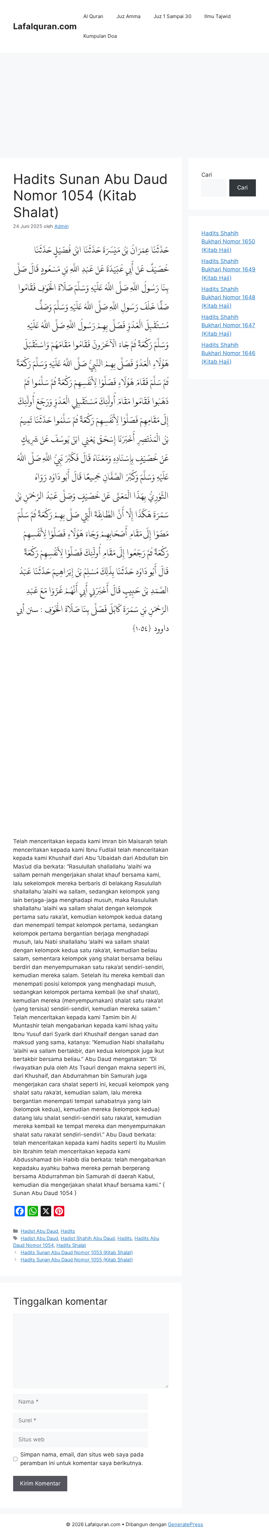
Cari (206, 174)
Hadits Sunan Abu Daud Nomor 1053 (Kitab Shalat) (77, 1252)
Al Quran (93, 16)
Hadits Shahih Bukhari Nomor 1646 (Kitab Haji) (228, 353)
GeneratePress (185, 1524)
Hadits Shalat (71, 1245)
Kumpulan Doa (100, 36)
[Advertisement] (134, 102)
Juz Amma (128, 16)
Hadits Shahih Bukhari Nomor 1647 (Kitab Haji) (228, 325)
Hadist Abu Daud (39, 1231)
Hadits (68, 1231)
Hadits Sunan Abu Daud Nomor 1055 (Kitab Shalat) (77, 1259)
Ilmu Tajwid (217, 16)
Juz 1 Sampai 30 (172, 16)
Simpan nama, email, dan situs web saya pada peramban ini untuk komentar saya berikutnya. (82, 1458)
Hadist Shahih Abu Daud (88, 1238)
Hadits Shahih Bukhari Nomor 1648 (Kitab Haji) (228, 297)
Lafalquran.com (45, 26)
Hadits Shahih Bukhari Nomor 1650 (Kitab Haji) (228, 241)
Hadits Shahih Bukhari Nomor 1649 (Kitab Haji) (228, 269)
